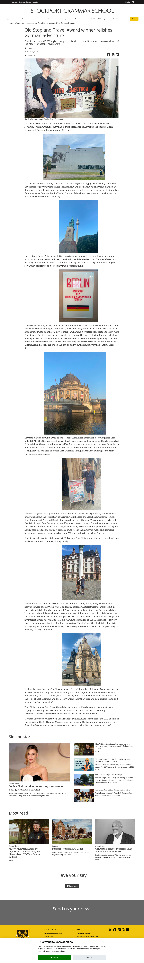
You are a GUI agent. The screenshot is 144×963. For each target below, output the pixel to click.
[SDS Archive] (127, 931)
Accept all (54, 957)
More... (48, 796)
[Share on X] (113, 55)
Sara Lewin (37, 52)
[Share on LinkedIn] (117, 55)
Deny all (89, 957)
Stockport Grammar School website (24, 2)
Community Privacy (83, 934)
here (63, 951)
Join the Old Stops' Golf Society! (108, 775)
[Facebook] (114, 931)
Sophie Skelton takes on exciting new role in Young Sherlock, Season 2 (36, 788)
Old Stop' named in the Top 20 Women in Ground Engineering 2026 (112, 760)
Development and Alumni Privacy (87, 936)
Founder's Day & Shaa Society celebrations (113, 790)
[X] (110, 931)
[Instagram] (123, 931)
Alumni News (20, 23)
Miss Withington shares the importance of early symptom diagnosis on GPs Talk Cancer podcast (114, 746)
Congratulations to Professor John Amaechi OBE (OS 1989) (113, 850)
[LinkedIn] (119, 931)
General (55, 846)
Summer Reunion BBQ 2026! (67, 849)
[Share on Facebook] (108, 55)
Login (127, 2)
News (11, 23)
